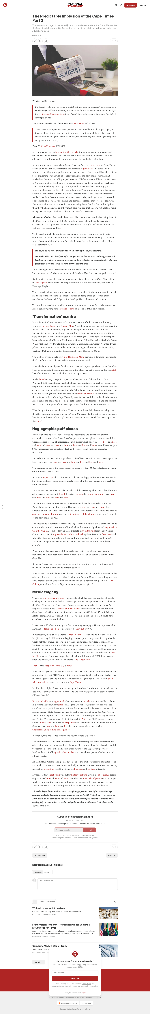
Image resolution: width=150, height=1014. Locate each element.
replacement (95, 165)
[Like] (34, 40)
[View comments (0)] (40, 40)
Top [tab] (35, 902)
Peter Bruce (78, 123)
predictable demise (64, 752)
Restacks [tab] (47, 872)
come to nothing (96, 494)
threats (79, 494)
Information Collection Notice (74, 986)
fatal (113, 370)
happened (49, 665)
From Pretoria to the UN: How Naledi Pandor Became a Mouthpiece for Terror (61, 926)
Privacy (78, 997)
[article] (75, 913)
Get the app (86, 1003)
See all (37, 962)
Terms (84, 997)
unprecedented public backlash (67, 534)
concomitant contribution (45, 514)
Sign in (143, 5)
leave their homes (52, 629)
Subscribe (130, 5)
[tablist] (42, 872)
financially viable (85, 393)
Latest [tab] (41, 902)
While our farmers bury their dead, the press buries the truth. (57, 911)
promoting (49, 769)
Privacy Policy (92, 986)
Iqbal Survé (54, 775)
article (87, 701)
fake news (107, 534)
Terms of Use (86, 984)
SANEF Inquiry (48, 146)
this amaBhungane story (53, 114)
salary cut (79, 629)
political (91, 769)
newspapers (69, 722)
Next (110, 855)
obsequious (103, 775)
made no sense (76, 634)
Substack (63, 1009)
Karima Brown (49, 326)
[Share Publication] (121, 5)
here (105, 442)
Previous (41, 855)
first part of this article (66, 152)
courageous (41, 282)
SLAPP (62, 494)
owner (38, 421)
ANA (84, 719)
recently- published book (68, 608)
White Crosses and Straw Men (48, 908)
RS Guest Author (48, 936)
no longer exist (83, 659)
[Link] (29, 316)
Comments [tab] (38, 872)
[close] (97, 951)
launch (42, 379)
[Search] (116, 5)
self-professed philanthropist (82, 514)
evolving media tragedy (54, 598)
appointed (59, 701)
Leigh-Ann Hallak (49, 914)
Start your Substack (69, 1003)
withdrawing (88, 531)
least (69, 665)
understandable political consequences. (51, 730)
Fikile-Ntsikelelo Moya (72, 357)
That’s (35, 665)
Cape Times (75, 682)
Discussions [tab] (50, 902)
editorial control (66, 309)
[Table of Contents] (2, 507)
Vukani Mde (67, 326)
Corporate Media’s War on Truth (49, 946)
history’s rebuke (79, 775)
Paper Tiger (48, 477)
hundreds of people (92, 778)
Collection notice (94, 997)
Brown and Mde (40, 701)
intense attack (46, 722)
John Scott (88, 168)
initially (60, 665)
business (78, 769)
